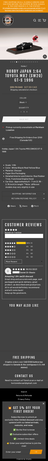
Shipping (14, 90)
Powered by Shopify (24, 459)
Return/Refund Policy (24, 198)
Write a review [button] (24, 236)
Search (24, 392)
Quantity (24, 108)
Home (23, 66)
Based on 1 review (13, 232)
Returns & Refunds (24, 395)
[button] (10, 243)
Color (23, 98)
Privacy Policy (24, 399)
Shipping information (24, 194)
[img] (19, 269)
